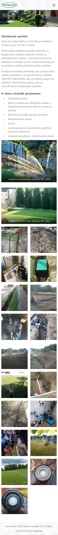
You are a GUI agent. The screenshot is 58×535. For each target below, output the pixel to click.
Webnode (38, 531)
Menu (54, 5)
